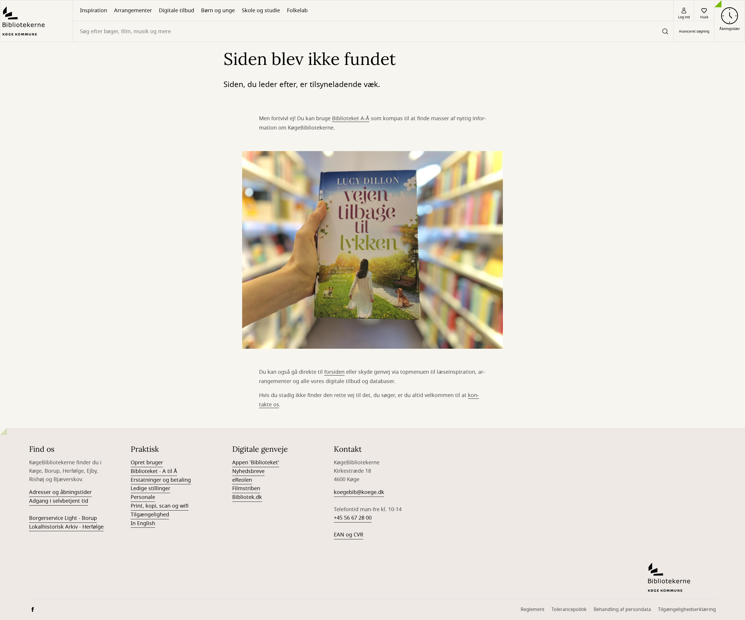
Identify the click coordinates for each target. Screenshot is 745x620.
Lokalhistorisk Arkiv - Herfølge (66, 527)
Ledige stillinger (150, 488)
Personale (143, 497)
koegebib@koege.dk (359, 492)
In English (143, 523)
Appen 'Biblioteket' (255, 462)
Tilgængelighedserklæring (687, 609)
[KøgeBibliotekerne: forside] (36, 21)
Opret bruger (147, 462)
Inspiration (93, 10)
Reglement (532, 609)
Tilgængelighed (150, 514)
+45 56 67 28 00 (353, 518)
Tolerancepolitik (569, 609)
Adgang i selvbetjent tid (58, 501)
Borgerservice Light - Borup (63, 518)
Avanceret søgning (694, 31)
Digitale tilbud (176, 10)
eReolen (242, 480)
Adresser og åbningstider (60, 492)
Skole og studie (261, 10)
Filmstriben (246, 488)
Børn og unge (218, 10)
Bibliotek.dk (247, 497)
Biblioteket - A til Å (154, 471)
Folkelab (297, 10)
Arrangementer (133, 10)
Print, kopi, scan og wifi (160, 506)
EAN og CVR (348, 534)
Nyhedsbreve (248, 471)
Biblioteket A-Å (350, 118)
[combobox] (373, 31)
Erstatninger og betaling (161, 480)
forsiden (334, 372)
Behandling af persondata (622, 609)
